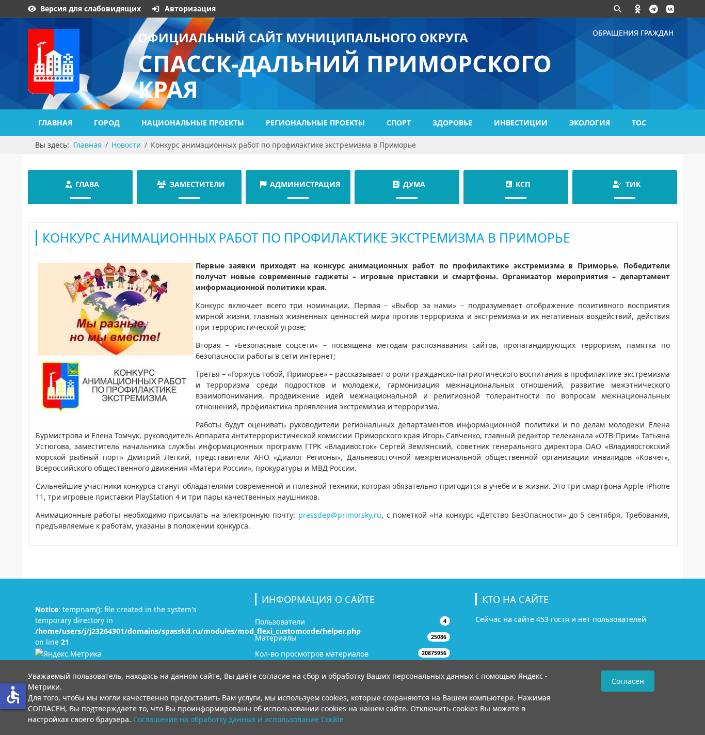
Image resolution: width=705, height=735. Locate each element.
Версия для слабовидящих (90, 8)
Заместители (197, 184)
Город (107, 122)
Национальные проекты (192, 122)
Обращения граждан (633, 33)
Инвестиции (521, 122)
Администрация (305, 184)
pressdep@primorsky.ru (339, 515)
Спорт (399, 122)
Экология (589, 122)
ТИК (633, 184)
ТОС (639, 122)
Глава (87, 184)
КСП (523, 184)
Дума (414, 184)
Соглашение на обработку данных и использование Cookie (238, 719)
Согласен (628, 681)
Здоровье (452, 122)
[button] (638, 9)
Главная (55, 122)
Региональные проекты (315, 122)
